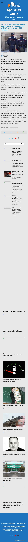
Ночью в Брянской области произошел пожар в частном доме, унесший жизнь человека (17, 185)
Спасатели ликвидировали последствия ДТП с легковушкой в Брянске (17, 198)
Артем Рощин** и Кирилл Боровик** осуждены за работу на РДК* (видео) (12, 330)
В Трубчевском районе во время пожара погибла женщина (17, 209)
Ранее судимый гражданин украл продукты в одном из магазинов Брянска (17, 150)
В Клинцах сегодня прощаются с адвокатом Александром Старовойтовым (14, 453)
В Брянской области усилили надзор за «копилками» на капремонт (13, 430)
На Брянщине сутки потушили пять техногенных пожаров (17, 162)
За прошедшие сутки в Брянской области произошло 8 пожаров (17, 173)
